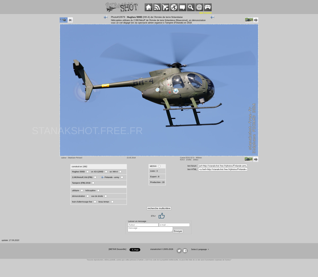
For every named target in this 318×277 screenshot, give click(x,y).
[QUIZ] (208, 10)
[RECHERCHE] (191, 10)
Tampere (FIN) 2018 (81, 183)
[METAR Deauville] (117, 249)
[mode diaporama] (66, 22)
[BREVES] (157, 10)
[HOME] (149, 10)
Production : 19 (157, 182)
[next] (251, 22)
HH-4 (115, 172)
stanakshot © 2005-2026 (161, 249)
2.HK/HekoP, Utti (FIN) (82, 177)
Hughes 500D (78, 172)
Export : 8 (154, 177)
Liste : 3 (154, 171)
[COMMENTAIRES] (182, 10)
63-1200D (98, 172)
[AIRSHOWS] (174, 10)
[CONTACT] (199, 10)
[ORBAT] (165, 10)
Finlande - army (112, 177)
